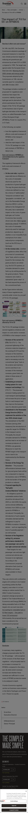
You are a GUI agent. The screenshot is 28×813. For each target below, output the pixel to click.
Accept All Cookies (14, 810)
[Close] (26, 791)
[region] (14, 801)
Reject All (14, 805)
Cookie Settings (14, 801)
